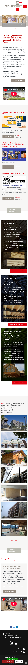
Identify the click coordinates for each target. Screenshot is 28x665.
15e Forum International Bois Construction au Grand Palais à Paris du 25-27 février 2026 (13, 144)
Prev (1, 21)
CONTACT (19, 649)
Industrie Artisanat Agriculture (9, 409)
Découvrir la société (18, 80)
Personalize (18, 661)
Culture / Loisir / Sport (18, 403)
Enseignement (5, 405)
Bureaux (8, 403)
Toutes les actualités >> (12, 210)
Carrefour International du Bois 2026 (13, 113)
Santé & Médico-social (7, 412)
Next (26, 21)
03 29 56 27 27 (17, 651)
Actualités (18, 135)
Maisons (11, 410)
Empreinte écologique (19, 382)
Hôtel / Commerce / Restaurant (9, 407)
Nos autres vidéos (9, 591)
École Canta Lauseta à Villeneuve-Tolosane (14, 25)
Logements (4, 410)
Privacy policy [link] (12, 663)
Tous (2, 403)
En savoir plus (8, 136)
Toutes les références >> (12, 550)
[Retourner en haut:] (26, 663)
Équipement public (16, 405)
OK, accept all (13, 659)
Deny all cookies (8, 661)
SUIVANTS (14, 541)
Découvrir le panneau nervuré (17, 324)
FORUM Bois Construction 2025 (13, 173)
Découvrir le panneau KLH (18, 271)
